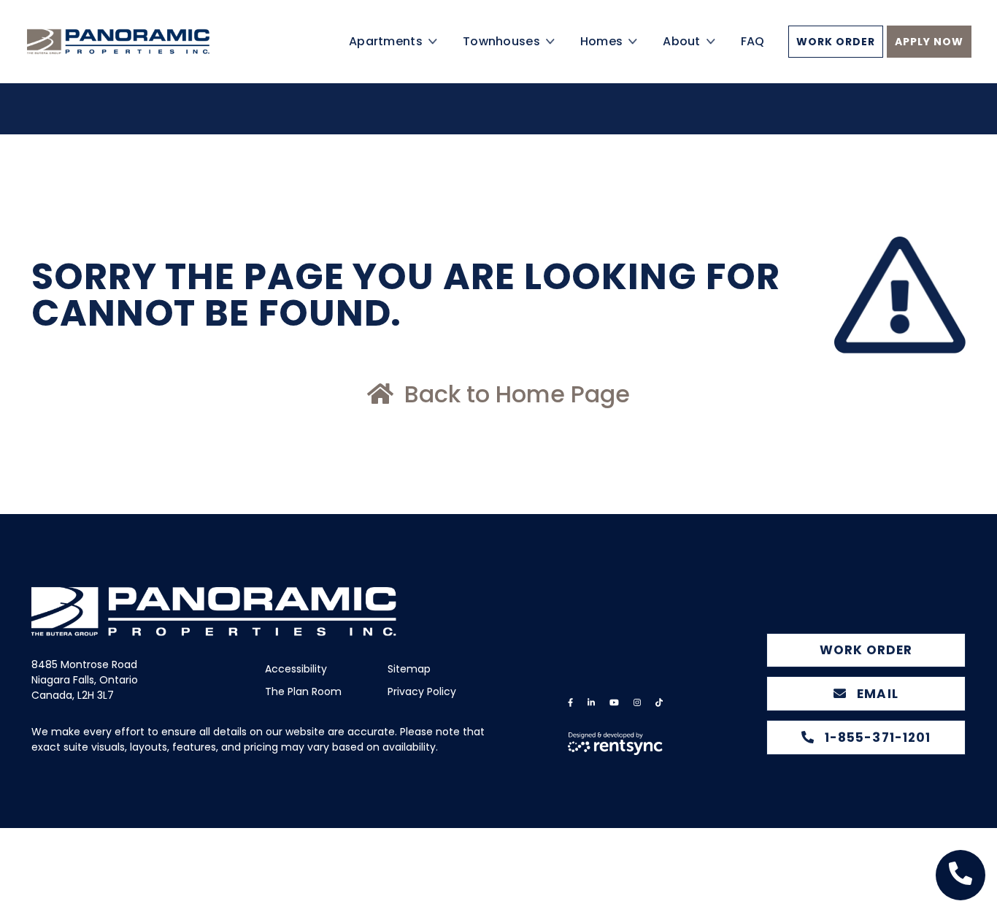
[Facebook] (570, 703)
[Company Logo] (141, 58)
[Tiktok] (659, 703)
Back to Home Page (514, 394)
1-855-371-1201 (875, 737)
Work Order (835, 58)
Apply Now (929, 58)
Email (875, 693)
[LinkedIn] (591, 703)
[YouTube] (614, 703)
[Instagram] (637, 703)
